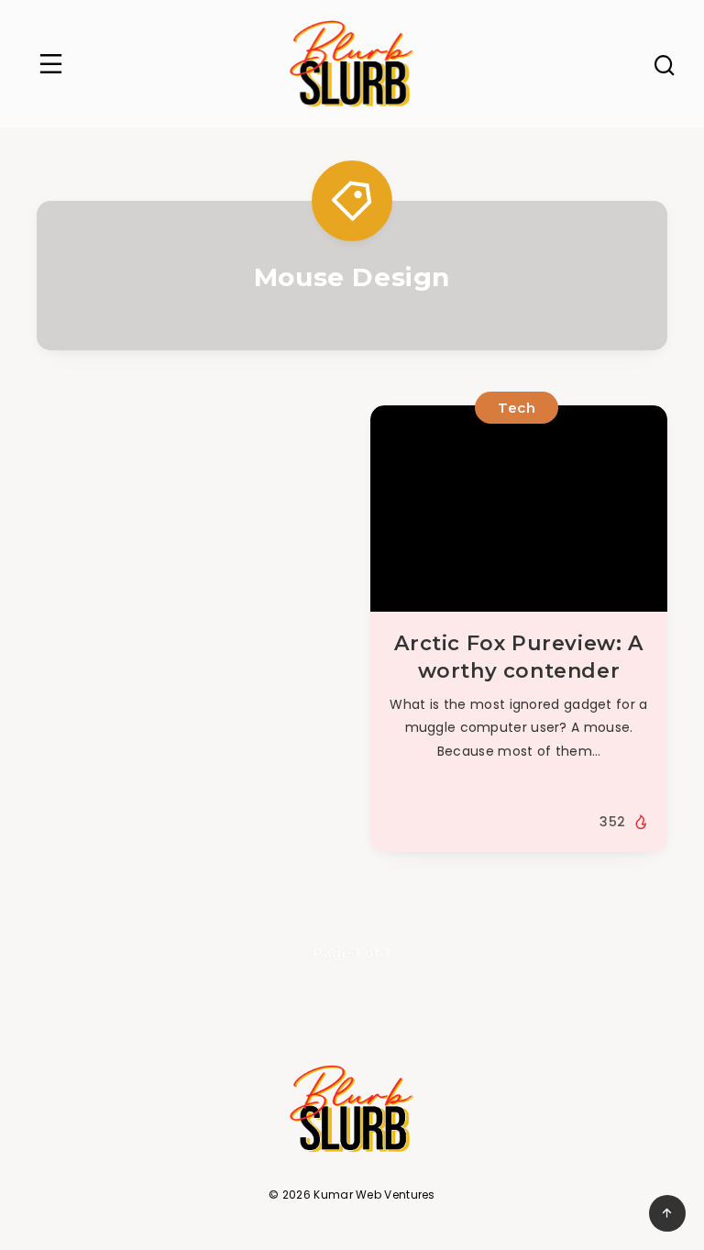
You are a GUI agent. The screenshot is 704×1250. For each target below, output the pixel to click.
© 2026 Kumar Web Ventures (352, 1194)
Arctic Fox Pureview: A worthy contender (518, 657)
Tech (516, 407)
